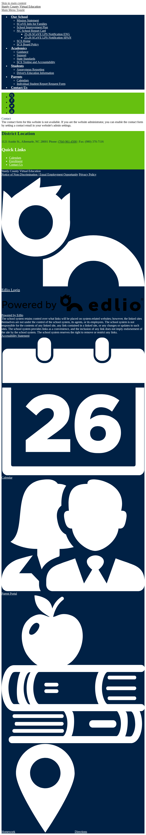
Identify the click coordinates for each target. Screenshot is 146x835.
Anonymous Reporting (30, 69)
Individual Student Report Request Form (41, 83)
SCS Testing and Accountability (36, 62)
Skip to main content (14, 3)
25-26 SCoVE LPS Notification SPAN (47, 37)
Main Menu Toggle (13, 10)
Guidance (22, 51)
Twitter (11, 106)
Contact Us (16, 164)
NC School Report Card (31, 30)
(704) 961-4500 (67, 141)
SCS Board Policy (28, 44)
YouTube (11, 111)
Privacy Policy (87, 174)
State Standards (26, 58)
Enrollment (15, 161)
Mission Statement (28, 20)
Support (21, 55)
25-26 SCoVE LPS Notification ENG (47, 34)
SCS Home (23, 41)
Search (11, 95)
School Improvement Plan (32, 27)
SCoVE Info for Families (32, 23)
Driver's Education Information (35, 73)
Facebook (11, 100)
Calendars (23, 80)
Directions (81, 831)
